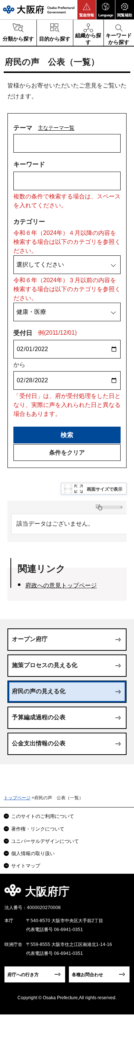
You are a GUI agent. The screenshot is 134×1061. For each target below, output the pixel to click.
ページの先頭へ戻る (119, 893)
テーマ (22, 127)
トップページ (17, 797)
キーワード (29, 164)
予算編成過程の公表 (39, 717)
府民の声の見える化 (39, 691)
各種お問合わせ (87, 974)
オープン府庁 (30, 639)
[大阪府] (38, 9)
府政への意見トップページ (61, 585)
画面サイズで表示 (104, 489)
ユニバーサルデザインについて (45, 841)
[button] (86, 9)
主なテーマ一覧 (56, 128)
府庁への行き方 (23, 974)
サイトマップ (25, 866)
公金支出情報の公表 (39, 743)
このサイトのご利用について (42, 816)
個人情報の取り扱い (33, 853)
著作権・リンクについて (37, 829)
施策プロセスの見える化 (44, 665)
